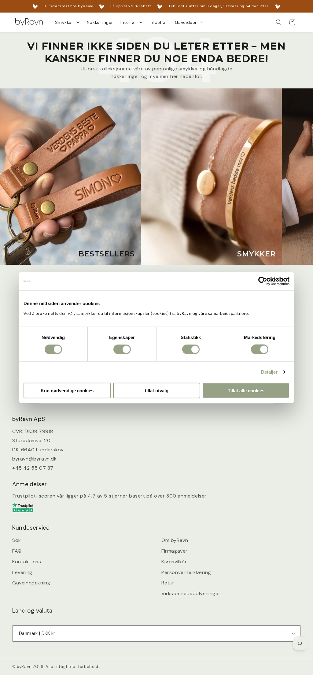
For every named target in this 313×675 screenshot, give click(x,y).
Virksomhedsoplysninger (190, 593)
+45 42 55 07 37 (32, 468)
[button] (67, 22)
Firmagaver (174, 551)
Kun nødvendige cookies (67, 390)
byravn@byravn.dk (34, 459)
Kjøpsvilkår (174, 561)
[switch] (122, 349)
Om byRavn (174, 540)
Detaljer (269, 372)
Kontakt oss (26, 561)
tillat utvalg (156, 390)
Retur (168, 583)
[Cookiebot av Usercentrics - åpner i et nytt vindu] (262, 281)
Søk (16, 540)
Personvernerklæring (186, 572)
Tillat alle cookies (246, 390)
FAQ (17, 551)
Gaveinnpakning (31, 583)
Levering (22, 572)
